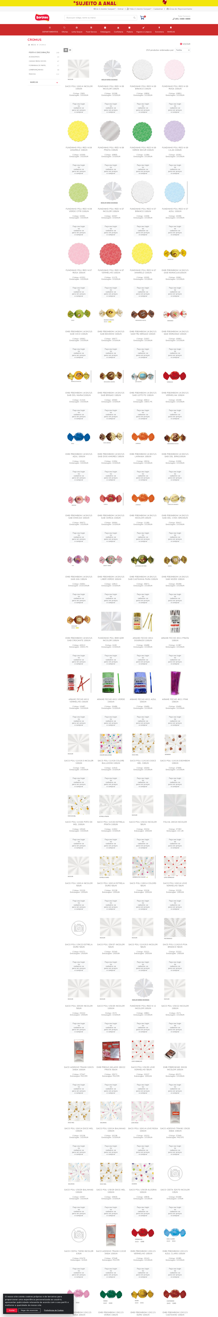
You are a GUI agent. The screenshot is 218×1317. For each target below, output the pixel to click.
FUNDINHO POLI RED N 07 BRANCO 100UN (143, 210)
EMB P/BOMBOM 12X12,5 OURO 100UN (143, 1313)
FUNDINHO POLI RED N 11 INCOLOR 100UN (143, 1007)
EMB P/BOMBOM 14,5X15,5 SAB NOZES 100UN (175, 578)
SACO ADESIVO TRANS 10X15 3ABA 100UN (79, 1068)
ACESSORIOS (34, 57)
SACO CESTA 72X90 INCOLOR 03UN (78, 1252)
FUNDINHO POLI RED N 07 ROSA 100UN (79, 271)
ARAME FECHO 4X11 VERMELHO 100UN (79, 700)
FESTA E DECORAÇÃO (39, 52)
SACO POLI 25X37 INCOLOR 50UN (111, 945)
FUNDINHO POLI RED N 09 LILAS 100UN (175, 148)
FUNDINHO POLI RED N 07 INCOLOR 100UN (111, 210)
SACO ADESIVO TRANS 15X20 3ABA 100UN (175, 1129)
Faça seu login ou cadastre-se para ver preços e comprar (79, 108)
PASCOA (32, 74)
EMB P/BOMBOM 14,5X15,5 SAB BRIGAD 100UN (111, 394)
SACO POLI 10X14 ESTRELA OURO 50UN (111, 884)
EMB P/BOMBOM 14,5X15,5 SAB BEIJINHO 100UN (111, 332)
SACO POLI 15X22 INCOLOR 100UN (175, 1007)
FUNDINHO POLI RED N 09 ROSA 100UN (175, 87)
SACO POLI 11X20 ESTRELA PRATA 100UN (111, 823)
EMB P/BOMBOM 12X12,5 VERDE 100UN (110, 1313)
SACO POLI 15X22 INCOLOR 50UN (143, 823)
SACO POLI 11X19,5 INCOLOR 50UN (143, 945)
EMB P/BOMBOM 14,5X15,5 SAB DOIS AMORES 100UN (111, 455)
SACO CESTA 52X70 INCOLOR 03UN (175, 1191)
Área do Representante (180, 9)
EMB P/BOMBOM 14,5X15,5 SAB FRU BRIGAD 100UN (143, 332)
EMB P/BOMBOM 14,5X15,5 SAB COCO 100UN (78, 332)
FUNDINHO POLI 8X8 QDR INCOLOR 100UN (111, 639)
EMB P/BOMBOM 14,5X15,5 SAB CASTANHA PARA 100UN (143, 578)
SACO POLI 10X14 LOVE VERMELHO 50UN (175, 884)
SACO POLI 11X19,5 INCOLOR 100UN (78, 761)
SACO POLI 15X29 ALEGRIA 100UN (143, 1191)
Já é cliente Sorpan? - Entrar (110, 9)
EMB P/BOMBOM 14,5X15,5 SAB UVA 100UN (78, 578)
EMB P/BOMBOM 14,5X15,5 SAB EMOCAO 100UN (78, 516)
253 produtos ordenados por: (160, 50)
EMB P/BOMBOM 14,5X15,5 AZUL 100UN (78, 455)
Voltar (186, 44)
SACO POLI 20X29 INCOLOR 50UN (78, 1007)
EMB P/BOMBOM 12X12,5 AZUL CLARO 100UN (175, 1252)
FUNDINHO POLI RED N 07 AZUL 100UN (175, 210)
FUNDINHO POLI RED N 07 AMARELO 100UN (143, 271)
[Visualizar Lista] (70, 50)
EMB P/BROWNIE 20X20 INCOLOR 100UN (175, 1068)
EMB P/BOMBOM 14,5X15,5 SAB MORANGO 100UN (175, 332)
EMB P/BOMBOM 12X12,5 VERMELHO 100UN (143, 1252)
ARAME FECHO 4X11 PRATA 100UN (175, 639)
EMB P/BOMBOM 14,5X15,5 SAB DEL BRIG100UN (175, 455)
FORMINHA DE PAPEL (37, 65)
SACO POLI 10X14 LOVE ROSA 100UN (143, 1129)
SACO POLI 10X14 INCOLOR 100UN (78, 87)
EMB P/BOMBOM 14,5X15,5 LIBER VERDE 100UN (111, 578)
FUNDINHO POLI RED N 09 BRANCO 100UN (143, 87)
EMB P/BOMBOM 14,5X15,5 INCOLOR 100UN (143, 516)
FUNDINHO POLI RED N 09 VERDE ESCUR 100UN (143, 148)
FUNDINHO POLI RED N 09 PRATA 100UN (111, 148)
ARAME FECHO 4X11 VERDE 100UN (111, 700)
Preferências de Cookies (54, 1310)
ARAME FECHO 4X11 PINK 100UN (175, 700)
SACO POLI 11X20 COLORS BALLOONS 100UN (111, 761)
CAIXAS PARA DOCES (37, 61)
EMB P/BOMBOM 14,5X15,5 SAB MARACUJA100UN (175, 271)
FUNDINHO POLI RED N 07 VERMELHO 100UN (111, 271)
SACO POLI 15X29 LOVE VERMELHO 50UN (143, 1068)
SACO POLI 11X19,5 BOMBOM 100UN (175, 761)
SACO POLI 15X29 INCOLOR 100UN (111, 1007)
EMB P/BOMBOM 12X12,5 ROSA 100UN (78, 1313)
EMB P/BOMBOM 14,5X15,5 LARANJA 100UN (143, 455)
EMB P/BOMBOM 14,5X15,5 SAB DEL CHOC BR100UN (175, 516)
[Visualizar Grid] (66, 50)
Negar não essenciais (29, 1310)
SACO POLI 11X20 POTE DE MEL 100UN (78, 823)
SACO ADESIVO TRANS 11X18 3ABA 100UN (111, 1252)
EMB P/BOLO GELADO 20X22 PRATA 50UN (111, 1068)
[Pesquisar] (134, 17)
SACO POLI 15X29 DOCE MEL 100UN (111, 1191)
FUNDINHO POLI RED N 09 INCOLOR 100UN (111, 87)
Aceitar (12, 1310)
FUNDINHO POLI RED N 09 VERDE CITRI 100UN (79, 210)
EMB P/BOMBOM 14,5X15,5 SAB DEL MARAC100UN (78, 394)
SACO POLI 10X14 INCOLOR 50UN (78, 884)
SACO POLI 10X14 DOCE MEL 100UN (78, 1129)
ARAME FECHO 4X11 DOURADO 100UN (143, 639)
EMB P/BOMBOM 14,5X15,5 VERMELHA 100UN (175, 394)
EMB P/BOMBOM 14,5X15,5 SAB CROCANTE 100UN (78, 639)
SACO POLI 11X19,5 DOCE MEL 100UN (143, 761)
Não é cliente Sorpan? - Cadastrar (146, 9)
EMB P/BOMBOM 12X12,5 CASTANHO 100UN (175, 1313)
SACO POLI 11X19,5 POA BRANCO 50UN (175, 945)
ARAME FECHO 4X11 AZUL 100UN (143, 700)
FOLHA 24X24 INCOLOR (175, 822)
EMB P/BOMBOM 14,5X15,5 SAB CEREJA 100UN (111, 516)
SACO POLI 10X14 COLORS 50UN (143, 884)
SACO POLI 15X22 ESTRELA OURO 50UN (78, 945)
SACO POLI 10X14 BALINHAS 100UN (110, 1129)
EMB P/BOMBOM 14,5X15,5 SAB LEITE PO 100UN (143, 394)
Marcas (34, 82)
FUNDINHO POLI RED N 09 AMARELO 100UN (79, 148)
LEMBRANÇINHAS (36, 70)
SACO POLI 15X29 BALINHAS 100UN (78, 1191)
